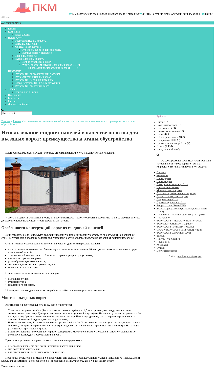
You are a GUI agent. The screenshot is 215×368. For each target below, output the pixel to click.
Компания (14, 31)
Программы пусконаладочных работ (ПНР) (53, 67)
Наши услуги (15, 37)
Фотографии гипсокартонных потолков (37, 73)
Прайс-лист (14, 95)
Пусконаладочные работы (30, 58)
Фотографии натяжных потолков (34, 79)
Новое (160, 134)
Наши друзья (22, 34)
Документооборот (18, 104)
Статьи (12, 101)
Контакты (13, 98)
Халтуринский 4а (167, 149)
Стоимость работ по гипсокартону (41, 49)
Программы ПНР (166, 140)
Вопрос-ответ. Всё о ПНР (36, 61)
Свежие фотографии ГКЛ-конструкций (37, 82)
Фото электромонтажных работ (33, 76)
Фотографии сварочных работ (32, 85)
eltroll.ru (182, 256)
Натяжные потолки (26, 43)
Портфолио (14, 70)
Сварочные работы (26, 55)
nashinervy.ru (194, 256)
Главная (12, 28)
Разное (17, 121)
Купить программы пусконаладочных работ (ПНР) (51, 64)
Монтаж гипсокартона (28, 46)
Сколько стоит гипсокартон (37, 52)
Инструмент (164, 128)
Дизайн (161, 122)
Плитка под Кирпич (26, 92)
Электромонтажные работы (31, 40)
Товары (12, 89)
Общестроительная (167, 137)
